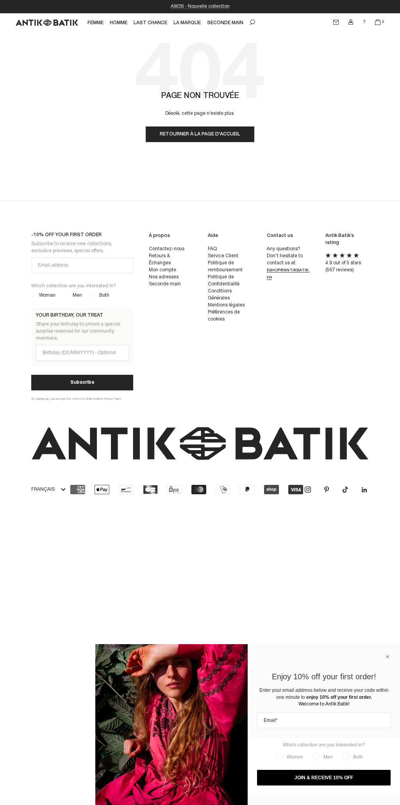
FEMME (96, 23)
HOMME (118, 23)
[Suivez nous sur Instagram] (307, 489)
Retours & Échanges (160, 259)
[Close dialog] (387, 657)
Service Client (223, 256)
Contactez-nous (166, 249)
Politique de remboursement (225, 266)
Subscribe (82, 382)
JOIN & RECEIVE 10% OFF (324, 777)
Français (43, 489)
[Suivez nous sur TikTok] (345, 489)
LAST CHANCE (150, 23)
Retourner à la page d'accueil (200, 134)
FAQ (212, 249)
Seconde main (165, 284)
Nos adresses (164, 277)
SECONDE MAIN (225, 23)
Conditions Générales (220, 294)
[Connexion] (351, 22)
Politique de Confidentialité (223, 280)
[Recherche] (252, 22)
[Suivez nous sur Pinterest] (326, 489)
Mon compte (162, 270)
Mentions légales (226, 305)
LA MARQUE (187, 23)
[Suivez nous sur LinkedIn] (364, 489)
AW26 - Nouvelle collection (200, 6)
